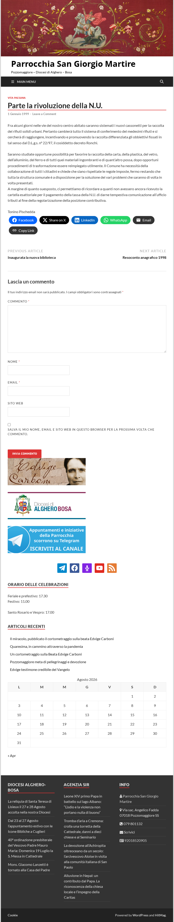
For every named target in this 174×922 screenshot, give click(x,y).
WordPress (140, 915)
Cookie (13, 915)
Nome (14, 361)
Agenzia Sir (76, 784)
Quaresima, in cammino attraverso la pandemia (46, 646)
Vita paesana (17, 97)
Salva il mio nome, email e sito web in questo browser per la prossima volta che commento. (81, 432)
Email (14, 382)
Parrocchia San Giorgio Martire (73, 63)
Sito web (15, 403)
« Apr (12, 755)
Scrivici (129, 832)
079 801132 (133, 823)
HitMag (160, 915)
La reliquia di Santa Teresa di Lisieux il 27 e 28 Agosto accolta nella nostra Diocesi (29, 806)
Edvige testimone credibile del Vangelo (40, 669)
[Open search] (161, 82)
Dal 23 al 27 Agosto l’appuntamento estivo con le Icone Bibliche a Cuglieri (30, 825)
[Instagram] (99, 568)
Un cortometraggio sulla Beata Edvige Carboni (46, 654)
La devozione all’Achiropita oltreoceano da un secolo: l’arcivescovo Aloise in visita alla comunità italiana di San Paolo (85, 856)
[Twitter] (74, 568)
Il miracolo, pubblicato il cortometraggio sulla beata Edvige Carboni (62, 638)
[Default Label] (87, 568)
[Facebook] (62, 568)
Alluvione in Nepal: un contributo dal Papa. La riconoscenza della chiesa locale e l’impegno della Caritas (83, 886)
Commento (18, 301)
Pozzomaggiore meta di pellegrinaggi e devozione (48, 662)
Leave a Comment (44, 114)
